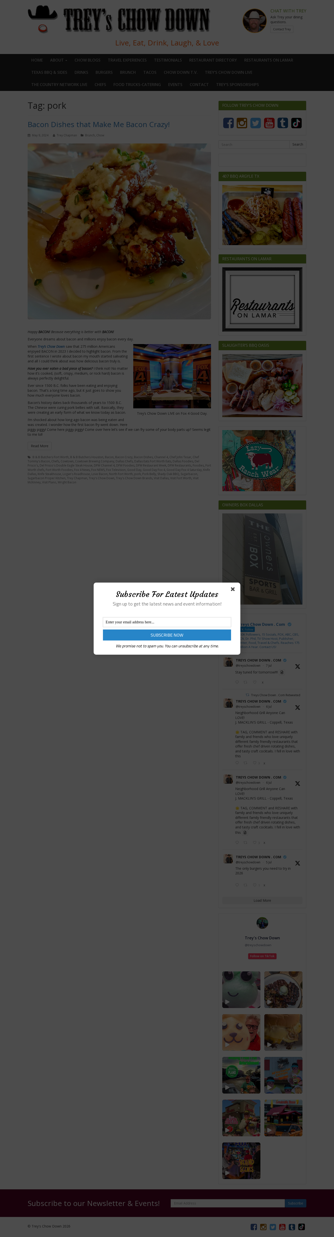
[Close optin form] (234, 590)
